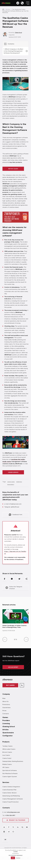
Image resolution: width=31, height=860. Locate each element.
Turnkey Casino (7, 746)
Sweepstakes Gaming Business (12, 761)
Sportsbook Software (9, 770)
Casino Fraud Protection (10, 802)
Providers (6, 720)
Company (6, 694)
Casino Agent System (9, 776)
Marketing (19, 481)
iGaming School (8, 726)
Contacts (5, 713)
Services (5, 782)
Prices (4, 710)
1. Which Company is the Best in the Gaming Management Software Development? (13, 51)
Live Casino (6, 755)
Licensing (6, 723)
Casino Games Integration (11, 786)
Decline (18, 858)
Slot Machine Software (9, 773)
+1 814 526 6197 (10, 815)
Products (5, 742)
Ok (13, 858)
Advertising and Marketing (11, 796)
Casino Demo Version (9, 793)
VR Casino (5, 767)
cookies (15, 851)
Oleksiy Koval (18, 32)
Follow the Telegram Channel (15, 587)
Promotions (6, 704)
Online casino (11, 481)
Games (5, 717)
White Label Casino (8, 749)
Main (4, 698)
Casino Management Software (12, 799)
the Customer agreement (15, 855)
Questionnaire (8, 733)
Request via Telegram (17, 820)
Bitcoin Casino (7, 752)
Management (10, 484)
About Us (5, 701)
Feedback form (17, 514)
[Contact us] (18, 3)
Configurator (7, 736)
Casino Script (6, 758)
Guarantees (6, 707)
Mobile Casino (7, 764)
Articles (5, 730)
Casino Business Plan (9, 789)
